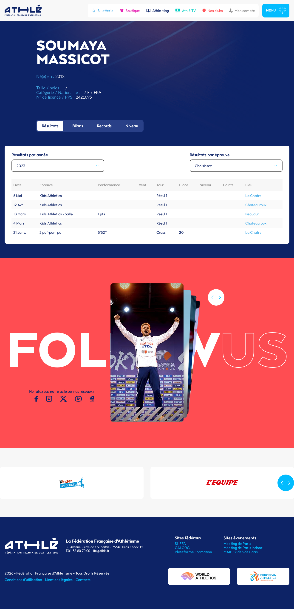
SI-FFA (180, 543)
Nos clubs (215, 11)
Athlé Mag (160, 11)
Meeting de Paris (237, 543)
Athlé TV (189, 11)
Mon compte (245, 11)
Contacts (83, 579)
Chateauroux (255, 204)
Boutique (132, 11)
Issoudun (252, 214)
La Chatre (253, 195)
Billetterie (105, 11)
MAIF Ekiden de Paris (240, 551)
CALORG (182, 547)
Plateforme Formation (193, 551)
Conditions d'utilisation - (25, 579)
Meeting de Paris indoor (243, 547)
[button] (220, 297)
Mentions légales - (60, 579)
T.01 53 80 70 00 (78, 551)
